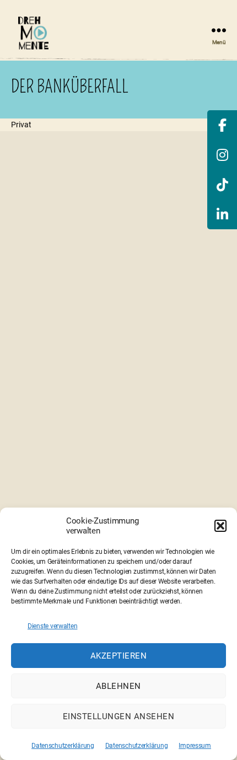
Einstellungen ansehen (119, 716)
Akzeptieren (118, 656)
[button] (220, 525)
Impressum (195, 746)
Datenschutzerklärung (62, 746)
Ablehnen (118, 686)
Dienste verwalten (52, 626)
